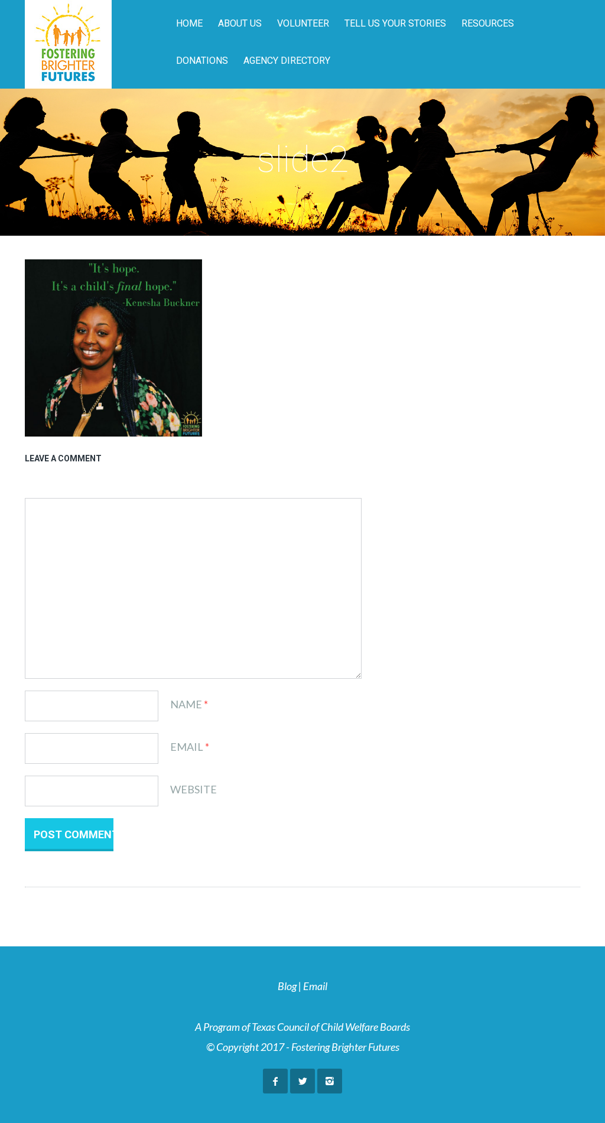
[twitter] (302, 1081)
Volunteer (303, 23)
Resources (487, 23)
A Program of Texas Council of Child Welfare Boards (302, 1026)
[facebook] (275, 1081)
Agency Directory (286, 60)
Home (189, 23)
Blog (287, 985)
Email (186, 746)
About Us (240, 23)
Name (186, 704)
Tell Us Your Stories (395, 23)
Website (193, 789)
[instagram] (329, 1081)
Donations (202, 60)
